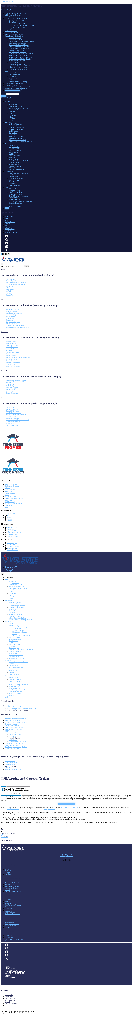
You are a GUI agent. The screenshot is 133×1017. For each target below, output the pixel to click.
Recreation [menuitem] (12, 184)
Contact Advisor (12, 534)
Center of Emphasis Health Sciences (16, 722)
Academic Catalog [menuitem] (14, 148)
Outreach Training (14, 738)
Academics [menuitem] (8, 143)
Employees (8, 230)
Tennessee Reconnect (12, 418)
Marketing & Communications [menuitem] (18, 110)
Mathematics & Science (19, 632)
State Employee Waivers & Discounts (17, 420)
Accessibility (9, 995)
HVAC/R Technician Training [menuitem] (18, 55)
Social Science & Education (21, 635)
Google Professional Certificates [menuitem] (14, 34)
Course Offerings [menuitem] (14, 76)
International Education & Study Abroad (18, 357)
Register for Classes (13, 531)
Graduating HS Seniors (12, 486)
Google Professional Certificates (14, 727)
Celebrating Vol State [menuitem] (15, 106)
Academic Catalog (12, 345)
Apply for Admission (12, 309)
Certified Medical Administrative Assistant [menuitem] (21, 41)
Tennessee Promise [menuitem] (14, 198)
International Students (12, 323)
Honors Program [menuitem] (14, 159)
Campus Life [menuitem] (9, 171)
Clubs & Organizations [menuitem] (16, 178)
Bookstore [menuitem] (12, 157)
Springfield (8, 874)
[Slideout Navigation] (2, 254)
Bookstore (9, 354)
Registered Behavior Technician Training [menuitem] (21, 66)
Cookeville (8, 871)
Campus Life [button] (5, 371)
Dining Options (11, 389)
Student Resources (12, 550)
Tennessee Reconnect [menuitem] (15, 199)
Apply (7, 697)
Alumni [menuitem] (11, 113)
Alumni (8, 288)
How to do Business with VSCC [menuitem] (19, 108)
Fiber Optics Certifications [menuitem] (17, 50)
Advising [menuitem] (11, 154)
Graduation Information (14, 532)
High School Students (11, 484)
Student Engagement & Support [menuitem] (18, 173)
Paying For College (12, 409)
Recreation (9, 391)
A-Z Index (9, 293)
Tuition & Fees (10, 407)
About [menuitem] (7, 103)
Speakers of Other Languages (14, 498)
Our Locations (10, 279)
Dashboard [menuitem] (8, 101)
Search (3, 94)
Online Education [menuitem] (14, 164)
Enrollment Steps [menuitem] (14, 126)
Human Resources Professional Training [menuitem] (21, 57)
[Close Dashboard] (2, 264)
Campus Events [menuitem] (13, 176)
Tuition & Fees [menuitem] (13, 189)
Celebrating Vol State (12, 281)
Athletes (7, 488)
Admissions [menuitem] (8, 122)
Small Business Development (14, 743)
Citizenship (9, 320)
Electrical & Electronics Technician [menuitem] (19, 46)
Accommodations (14, 733)
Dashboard (9, 577)
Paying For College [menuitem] (15, 191)
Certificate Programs (15, 734)
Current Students (10, 489)
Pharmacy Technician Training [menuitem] (18, 64)
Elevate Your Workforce (12, 726)
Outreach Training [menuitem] (14, 78)
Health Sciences (17, 628)
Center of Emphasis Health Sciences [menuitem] (16, 18)
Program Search (10, 222)
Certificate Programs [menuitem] (15, 74)
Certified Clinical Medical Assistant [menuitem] (23, 24)
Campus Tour (10, 318)
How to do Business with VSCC (16, 283)
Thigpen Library (11, 364)
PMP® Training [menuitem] (13, 62)
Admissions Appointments (14, 313)
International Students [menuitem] (15, 138)
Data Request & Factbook (13, 905)
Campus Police (9, 922)
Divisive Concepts (10, 998)
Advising (9, 350)
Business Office (11, 423)
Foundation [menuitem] (12, 112)
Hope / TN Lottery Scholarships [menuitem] (18, 196)
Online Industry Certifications (14, 729)
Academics (8, 621)
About (7, 579)
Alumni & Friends (10, 500)
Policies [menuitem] (11, 117)
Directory (8, 223)
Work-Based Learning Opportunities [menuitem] (20, 87)
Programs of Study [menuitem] (14, 147)
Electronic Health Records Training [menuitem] (19, 48)
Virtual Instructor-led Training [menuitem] (18, 82)
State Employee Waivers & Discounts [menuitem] (20, 201)
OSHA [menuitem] (7, 71)
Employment (10, 290)
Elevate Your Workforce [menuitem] (12, 32)
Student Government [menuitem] (15, 185)
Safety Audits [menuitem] (13, 80)
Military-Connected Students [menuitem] (17, 140)
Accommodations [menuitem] (14, 73)
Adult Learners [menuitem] (13, 131)
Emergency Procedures (12, 924)
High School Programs (13, 322)
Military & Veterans (11, 496)
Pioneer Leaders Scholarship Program (17, 327)
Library (7, 220)
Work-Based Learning (11, 745)
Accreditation (9, 996)
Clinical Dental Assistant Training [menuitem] (19, 45)
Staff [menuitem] (10, 17)
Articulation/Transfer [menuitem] (15, 155)
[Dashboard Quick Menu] (5, 254)
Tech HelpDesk (12, 548)
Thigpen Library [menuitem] (14, 168)
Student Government (12, 393)
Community (8, 505)
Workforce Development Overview (15, 719)
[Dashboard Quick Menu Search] (8, 254)
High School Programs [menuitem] (16, 136)
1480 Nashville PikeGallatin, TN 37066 (66, 855)
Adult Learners (10, 316)
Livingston (8, 873)
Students (7, 227)
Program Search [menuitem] (13, 145)
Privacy (7, 1005)
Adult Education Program (12, 720)
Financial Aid (11, 544)
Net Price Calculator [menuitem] (15, 206)
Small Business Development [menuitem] (14, 83)
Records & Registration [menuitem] (16, 166)
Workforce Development (13, 366)
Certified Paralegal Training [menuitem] (17, 43)
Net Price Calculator (12, 425)
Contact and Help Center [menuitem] (16, 20)
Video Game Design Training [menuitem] (18, 69)
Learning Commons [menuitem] (15, 162)
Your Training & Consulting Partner (16, 747)
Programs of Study (12, 343)
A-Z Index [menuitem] (12, 119)
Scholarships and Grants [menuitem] (16, 194)
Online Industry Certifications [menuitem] (14, 36)
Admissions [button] (4, 300)
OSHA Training (10, 229)
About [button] (3, 269)
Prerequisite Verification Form (69, 807)
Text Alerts (8, 927)
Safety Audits (13, 740)
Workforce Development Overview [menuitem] (15, 13)
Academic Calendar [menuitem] (15, 150)
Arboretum (15, 583)
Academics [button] (4, 332)
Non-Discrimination (11, 1003)
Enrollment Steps (11, 311)
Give (6, 225)
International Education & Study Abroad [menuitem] (21, 161)
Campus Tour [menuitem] (13, 133)
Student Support (12, 543)
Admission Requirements (14, 315)
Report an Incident (10, 925)
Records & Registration (13, 362)
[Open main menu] (2, 574)
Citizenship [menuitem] (12, 134)
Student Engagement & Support (16, 381)
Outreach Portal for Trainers (66, 804)
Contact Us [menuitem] (12, 120)
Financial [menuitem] (7, 187)
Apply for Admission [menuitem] (15, 124)
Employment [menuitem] (12, 115)
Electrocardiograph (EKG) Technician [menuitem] (24, 25)
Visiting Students (10, 493)
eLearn (7, 218)
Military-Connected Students (15, 325)
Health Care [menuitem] (12, 22)
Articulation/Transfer (12, 352)
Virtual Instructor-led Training (18, 741)
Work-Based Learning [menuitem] (11, 85)
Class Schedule (10, 348)
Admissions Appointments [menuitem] (17, 127)
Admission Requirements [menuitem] (16, 129)
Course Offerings (14, 736)
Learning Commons (12, 359)
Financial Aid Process (12, 411)
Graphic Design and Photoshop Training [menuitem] (21, 53)
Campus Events (11, 384)
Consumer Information (13, 421)
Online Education (11, 361)
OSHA (7, 731)
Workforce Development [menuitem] (16, 169)
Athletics (9, 382)
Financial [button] (3, 398)
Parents (7, 495)
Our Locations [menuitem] (13, 105)
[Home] (20, 564)
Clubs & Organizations (13, 386)
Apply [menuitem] (7, 208)
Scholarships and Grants (13, 413)
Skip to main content (7, 1)
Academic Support (12, 388)
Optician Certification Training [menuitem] (18, 60)
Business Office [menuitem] (13, 205)
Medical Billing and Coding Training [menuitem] (20, 59)
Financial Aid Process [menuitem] (15, 192)
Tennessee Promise (12, 416)
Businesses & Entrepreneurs (13, 503)
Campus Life (9, 660)
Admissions (8, 600)
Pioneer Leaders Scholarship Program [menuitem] (20, 141)
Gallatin (7, 869)
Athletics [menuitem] (11, 175)
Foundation (9, 286)
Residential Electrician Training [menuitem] (18, 67)
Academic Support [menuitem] (14, 180)
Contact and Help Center (12, 748)
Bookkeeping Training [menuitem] (15, 39)
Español (7, 1002)
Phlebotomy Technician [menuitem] (19, 27)
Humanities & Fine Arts (19, 630)
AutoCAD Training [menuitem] (15, 38)
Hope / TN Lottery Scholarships (16, 414)
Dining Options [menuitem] (13, 182)
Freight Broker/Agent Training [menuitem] (18, 52)
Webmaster (8, 941)
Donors (7, 507)
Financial (7, 676)
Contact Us (9, 295)
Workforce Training (11, 232)
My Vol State (9, 216)
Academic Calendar (12, 347)
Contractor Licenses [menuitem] (11, 31)
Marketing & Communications (15, 284)
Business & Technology (19, 627)
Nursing (14, 634)
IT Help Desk (9, 937)
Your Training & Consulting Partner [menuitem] (16, 89)
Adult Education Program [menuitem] (12, 15)
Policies (8, 291)
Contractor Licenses (11, 724)
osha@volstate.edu (13, 809)
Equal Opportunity (10, 1000)
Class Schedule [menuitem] (13, 152)
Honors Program (11, 355)
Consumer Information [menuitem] (15, 203)
